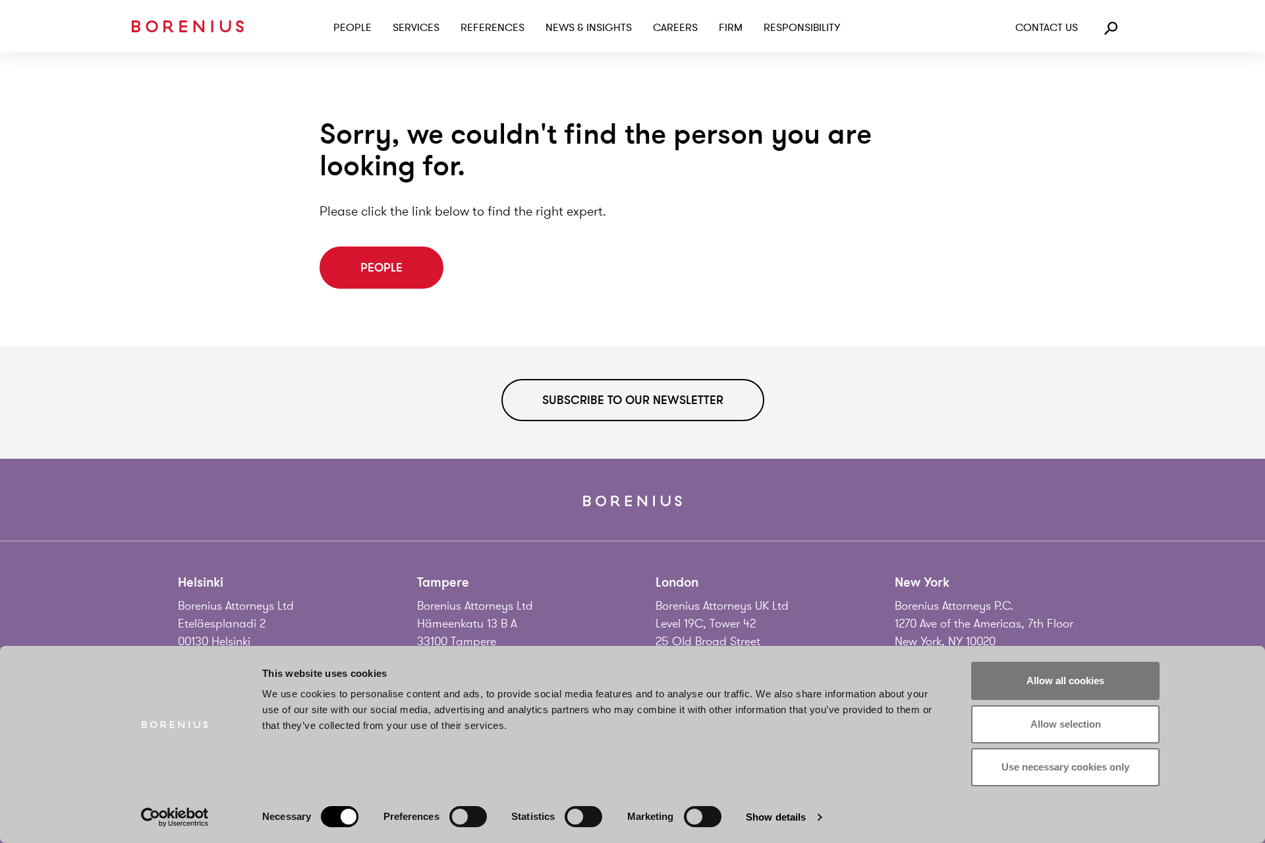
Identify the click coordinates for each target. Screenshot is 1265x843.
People (352, 27)
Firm (731, 27)
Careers (675, 27)
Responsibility (802, 27)
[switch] (468, 816)
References (492, 27)
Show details (776, 817)
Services (416, 27)
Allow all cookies (1065, 680)
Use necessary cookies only (1065, 766)
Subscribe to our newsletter (632, 400)
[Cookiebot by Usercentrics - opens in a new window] (175, 817)
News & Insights (589, 27)
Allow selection (1065, 724)
